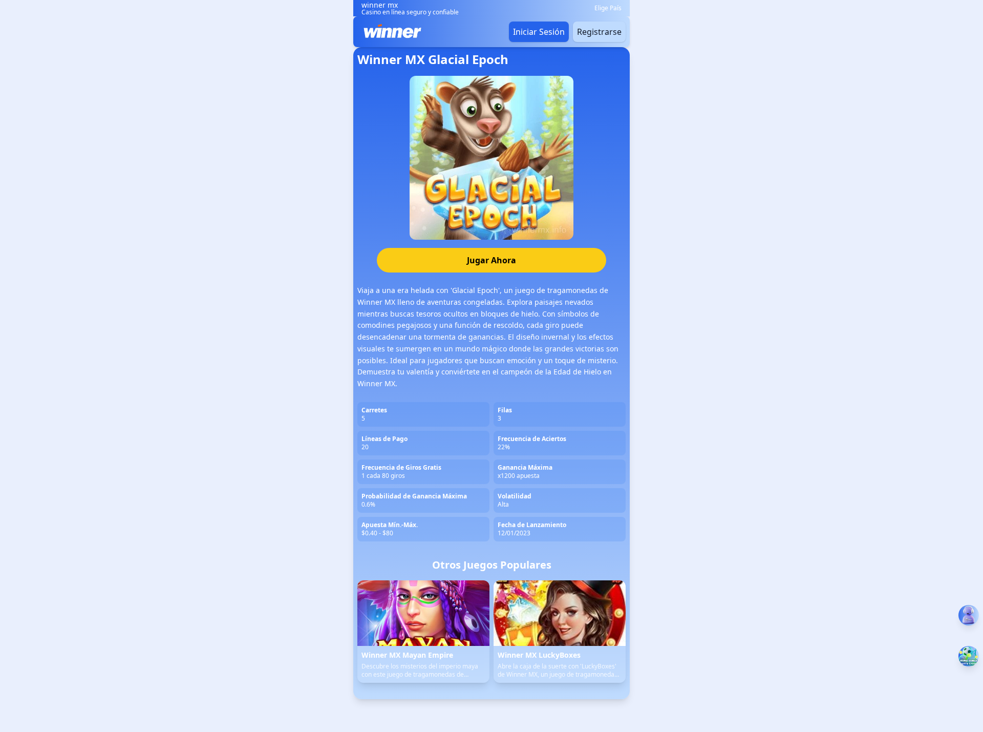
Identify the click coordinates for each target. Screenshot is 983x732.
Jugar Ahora (491, 260)
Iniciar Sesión (539, 31)
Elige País (608, 8)
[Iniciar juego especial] (968, 656)
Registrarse (599, 31)
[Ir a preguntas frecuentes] (968, 615)
